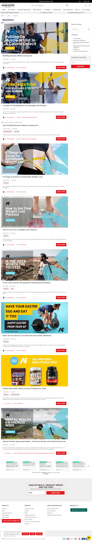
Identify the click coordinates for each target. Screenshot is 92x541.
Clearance (27, 523)
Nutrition (24, 67)
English (85, 1)
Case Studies (77, 38)
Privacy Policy (28, 519)
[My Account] (86, 5)
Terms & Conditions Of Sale (32, 521)
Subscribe (80, 66)
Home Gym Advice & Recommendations (39, 453)
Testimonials (5, 515)
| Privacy (43, 538)
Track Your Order (29, 508)
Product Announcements (80, 51)
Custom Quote (51, 510)
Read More (61, 67)
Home (2, 15)
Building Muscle (8, 131)
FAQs (26, 513)
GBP (80, 1)
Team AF (9, 403)
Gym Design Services (53, 508)
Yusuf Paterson (10, 67)
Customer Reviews (7, 513)
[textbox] (80, 29)
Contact (27, 510)
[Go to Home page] (8, 5)
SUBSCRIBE (55, 493)
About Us (4, 508)
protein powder (15, 394)
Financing (49, 513)
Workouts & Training (27, 117)
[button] (89, 29)
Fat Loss (17, 131)
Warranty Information (30, 517)
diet (12, 288)
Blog (9, 15)
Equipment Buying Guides (54, 515)
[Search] (67, 5)
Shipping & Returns (30, 515)
